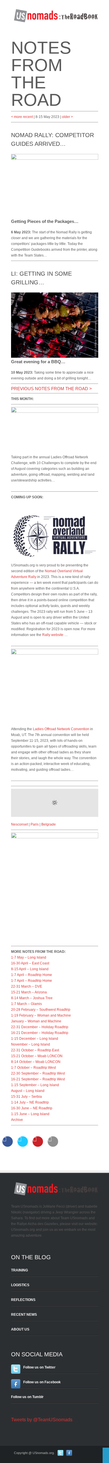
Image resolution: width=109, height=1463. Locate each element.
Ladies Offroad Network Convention (61, 729)
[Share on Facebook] (7, 1145)
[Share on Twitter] (22, 1145)
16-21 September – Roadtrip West (38, 1079)
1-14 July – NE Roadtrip (30, 1102)
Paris (35, 824)
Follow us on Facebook (42, 1382)
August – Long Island (27, 1091)
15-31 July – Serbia (26, 1097)
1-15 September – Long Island (35, 1085)
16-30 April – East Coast (30, 963)
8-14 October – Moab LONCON (35, 1062)
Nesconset (19, 824)
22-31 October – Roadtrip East (35, 1050)
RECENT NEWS (24, 1315)
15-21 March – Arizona (29, 992)
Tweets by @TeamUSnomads (41, 1419)
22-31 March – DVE (26, 986)
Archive (17, 1120)
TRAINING (19, 1270)
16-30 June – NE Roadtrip (31, 1108)
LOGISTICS (20, 1285)
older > (67, 117)
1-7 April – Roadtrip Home (31, 975)
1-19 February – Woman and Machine (41, 1015)
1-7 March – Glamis (26, 1004)
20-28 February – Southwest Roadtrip (40, 1010)
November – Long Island (30, 1044)
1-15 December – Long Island (34, 1039)
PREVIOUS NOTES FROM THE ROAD (49, 388)
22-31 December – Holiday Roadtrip (39, 1027)
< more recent (22, 117)
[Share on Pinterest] (38, 1145)
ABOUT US (20, 1329)
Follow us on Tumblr (27, 1397)
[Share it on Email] (53, 1145)
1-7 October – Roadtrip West (33, 1068)
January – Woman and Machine (36, 1021)
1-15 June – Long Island (30, 1114)
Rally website (52, 635)
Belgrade (48, 824)
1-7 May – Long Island (28, 957)
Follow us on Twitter (39, 1367)
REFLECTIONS (23, 1300)
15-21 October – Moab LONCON (36, 1056)
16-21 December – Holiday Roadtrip (39, 1033)
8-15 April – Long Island (30, 969)
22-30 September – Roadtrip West (38, 1073)
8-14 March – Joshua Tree (32, 998)
